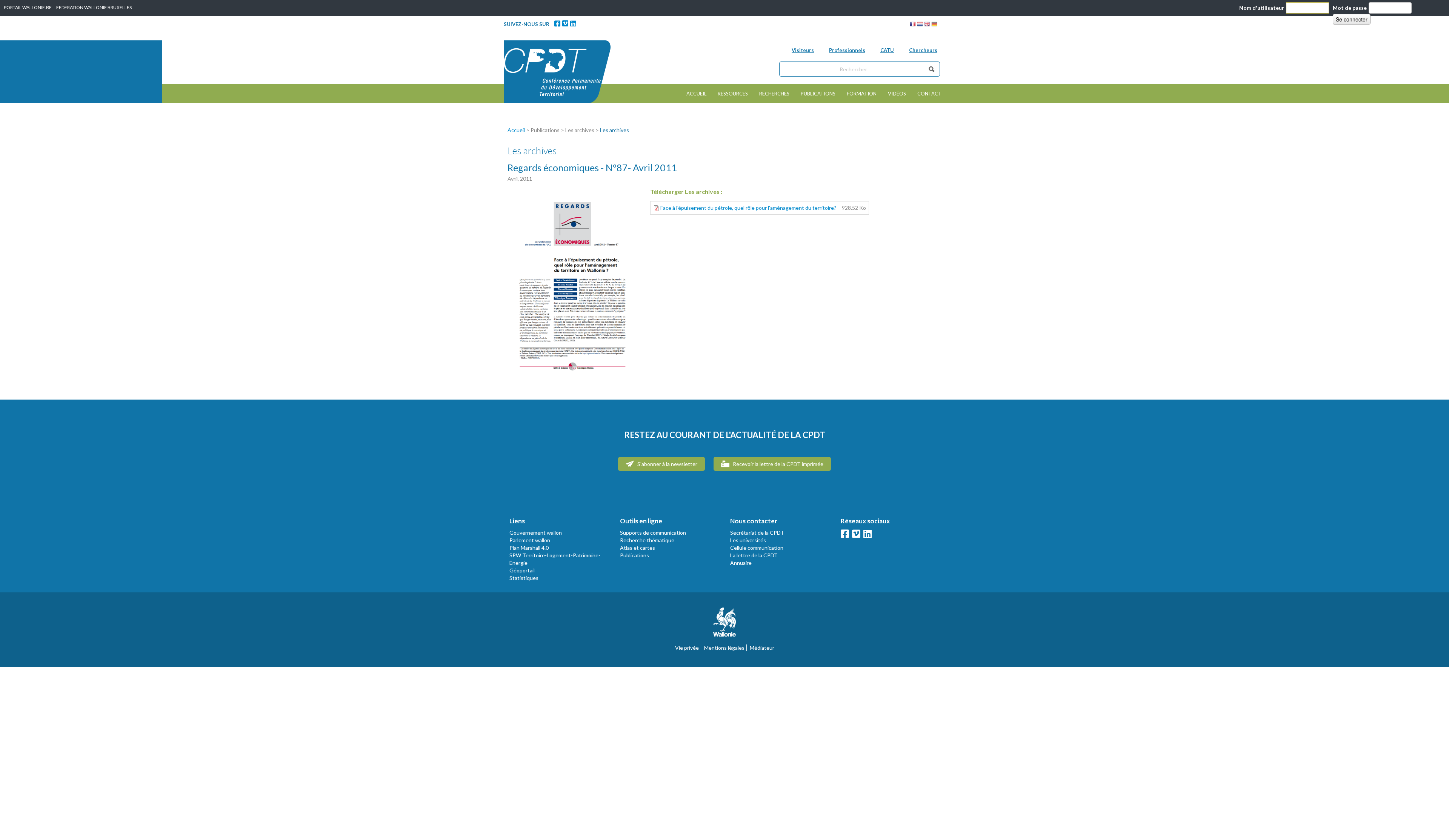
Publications (818, 94)
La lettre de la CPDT (754, 555)
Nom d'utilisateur (1261, 8)
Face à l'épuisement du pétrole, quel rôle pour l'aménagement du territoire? (748, 208)
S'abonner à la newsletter (666, 464)
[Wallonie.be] (724, 625)
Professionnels (847, 50)
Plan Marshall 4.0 (529, 547)
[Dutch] (920, 25)
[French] (913, 25)
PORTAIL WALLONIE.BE (28, 7)
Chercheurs (923, 50)
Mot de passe (1350, 8)
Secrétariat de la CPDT (757, 532)
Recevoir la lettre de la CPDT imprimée (777, 464)
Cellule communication (756, 547)
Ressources (733, 94)
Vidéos (897, 94)
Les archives (614, 130)
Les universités (748, 540)
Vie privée (687, 647)
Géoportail (522, 570)
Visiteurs (803, 50)
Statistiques (523, 578)
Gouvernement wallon (535, 532)
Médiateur (762, 647)
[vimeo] (565, 23)
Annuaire (741, 563)
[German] (934, 25)
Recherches (774, 94)
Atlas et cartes (637, 547)
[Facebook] (557, 23)
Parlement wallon (529, 540)
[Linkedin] (573, 23)
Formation (862, 94)
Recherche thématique (647, 540)
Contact (929, 94)
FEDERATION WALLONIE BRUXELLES (94, 7)
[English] (927, 25)
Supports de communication (653, 532)
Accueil (696, 94)
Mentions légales (724, 647)
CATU (887, 50)
